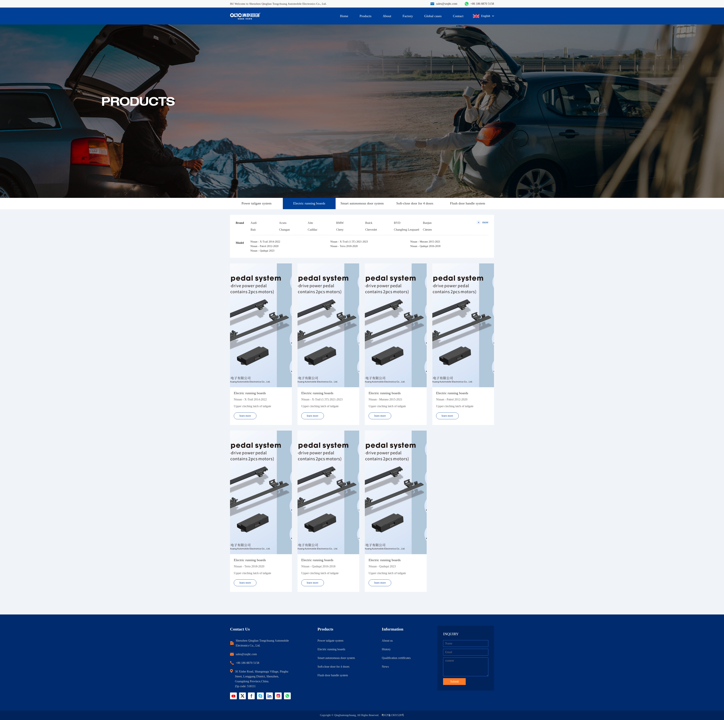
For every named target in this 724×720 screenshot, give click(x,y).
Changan (284, 229)
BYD (397, 222)
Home (344, 16)
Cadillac (313, 229)
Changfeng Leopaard (406, 229)
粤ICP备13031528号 (392, 715)
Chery (340, 229)
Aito (310, 222)
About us (387, 640)
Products (365, 16)
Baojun (427, 222)
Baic (253, 229)
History (386, 649)
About (387, 16)
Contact (458, 16)
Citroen (427, 229)
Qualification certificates (396, 658)
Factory (408, 16)
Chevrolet (371, 229)
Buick (368, 222)
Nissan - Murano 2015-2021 (425, 241)
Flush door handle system (467, 203)
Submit (454, 681)
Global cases (433, 16)
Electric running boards (309, 203)
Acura (282, 222)
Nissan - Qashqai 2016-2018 (425, 246)
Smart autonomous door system (362, 203)
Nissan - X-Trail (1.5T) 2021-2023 (349, 241)
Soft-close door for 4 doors (414, 203)
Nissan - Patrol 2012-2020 (264, 246)
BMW (340, 222)
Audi (254, 222)
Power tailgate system (257, 203)
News (385, 666)
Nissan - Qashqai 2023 (262, 250)
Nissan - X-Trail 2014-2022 (265, 241)
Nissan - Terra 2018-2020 (344, 246)
